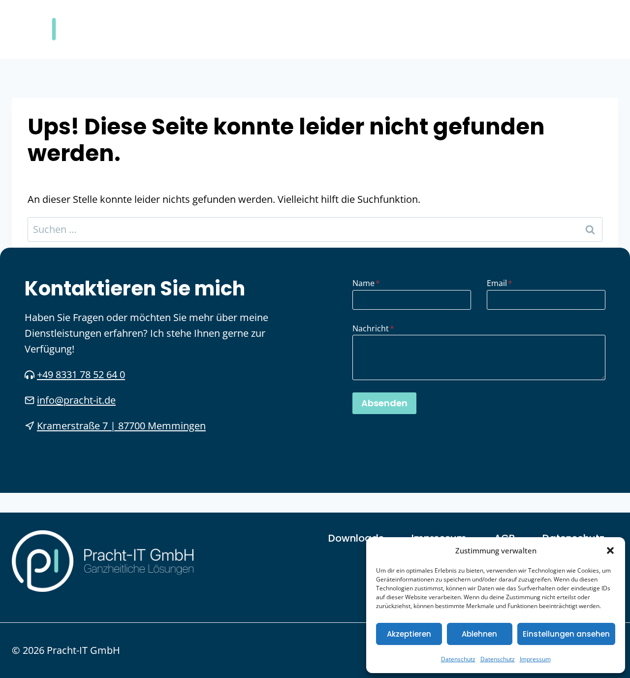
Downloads (356, 538)
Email (499, 283)
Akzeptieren (409, 634)
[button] (610, 550)
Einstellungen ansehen (566, 634)
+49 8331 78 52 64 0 (81, 374)
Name (366, 283)
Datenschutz (458, 659)
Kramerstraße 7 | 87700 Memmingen (121, 425)
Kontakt (587, 29)
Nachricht (373, 328)
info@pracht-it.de (76, 400)
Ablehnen (479, 634)
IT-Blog (454, 29)
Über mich (520, 29)
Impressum (535, 659)
